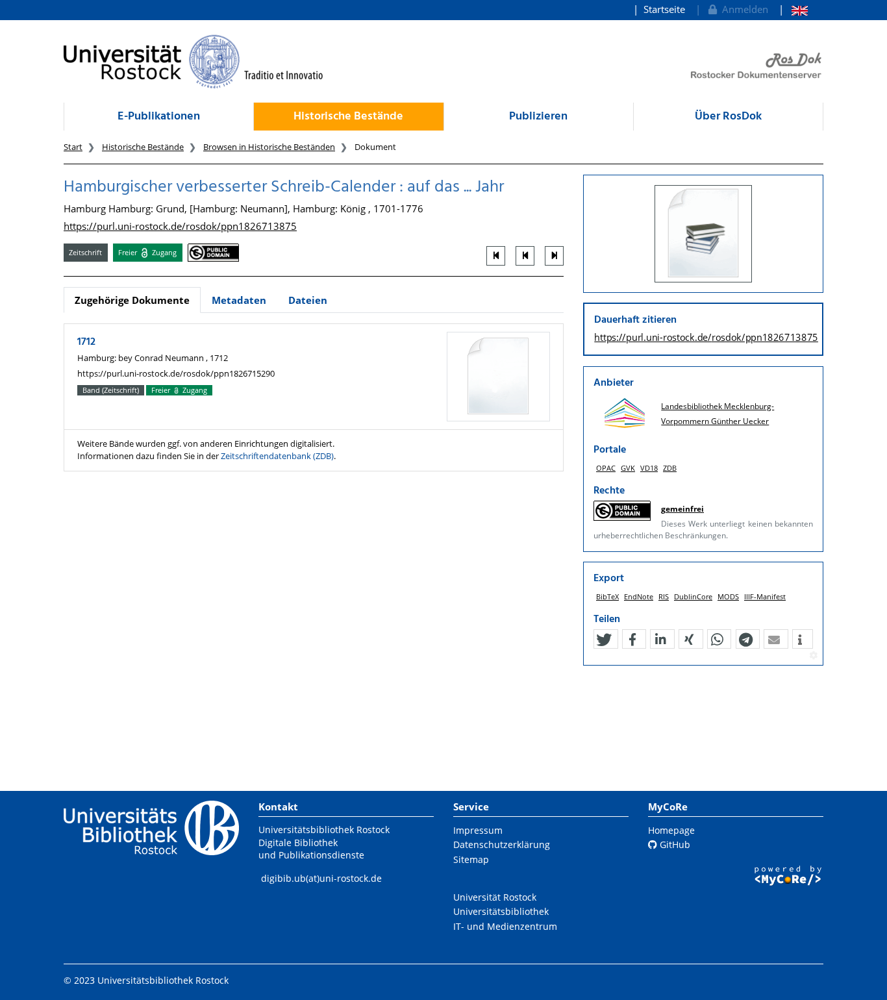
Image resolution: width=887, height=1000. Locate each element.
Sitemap (471, 859)
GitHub (673, 844)
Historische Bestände (348, 116)
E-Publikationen (159, 116)
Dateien (307, 300)
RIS (663, 596)
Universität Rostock (494, 897)
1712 (86, 342)
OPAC (606, 468)
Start (73, 147)
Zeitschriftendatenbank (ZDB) (277, 456)
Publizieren (538, 116)
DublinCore (693, 596)
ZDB (670, 468)
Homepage (671, 830)
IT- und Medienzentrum (505, 926)
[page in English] (793, 9)
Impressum (478, 830)
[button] (604, 639)
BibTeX (607, 596)
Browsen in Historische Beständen (269, 147)
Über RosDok (728, 116)
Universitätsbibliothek (501, 911)
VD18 (649, 468)
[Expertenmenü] (813, 656)
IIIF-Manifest (765, 596)
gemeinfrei (682, 508)
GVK (628, 468)
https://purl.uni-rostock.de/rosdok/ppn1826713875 (180, 225)
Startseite (664, 9)
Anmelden (742, 9)
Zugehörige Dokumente (132, 300)
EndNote (638, 596)
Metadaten (239, 300)
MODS (728, 596)
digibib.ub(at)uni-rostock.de (321, 878)
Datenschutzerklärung (501, 844)
